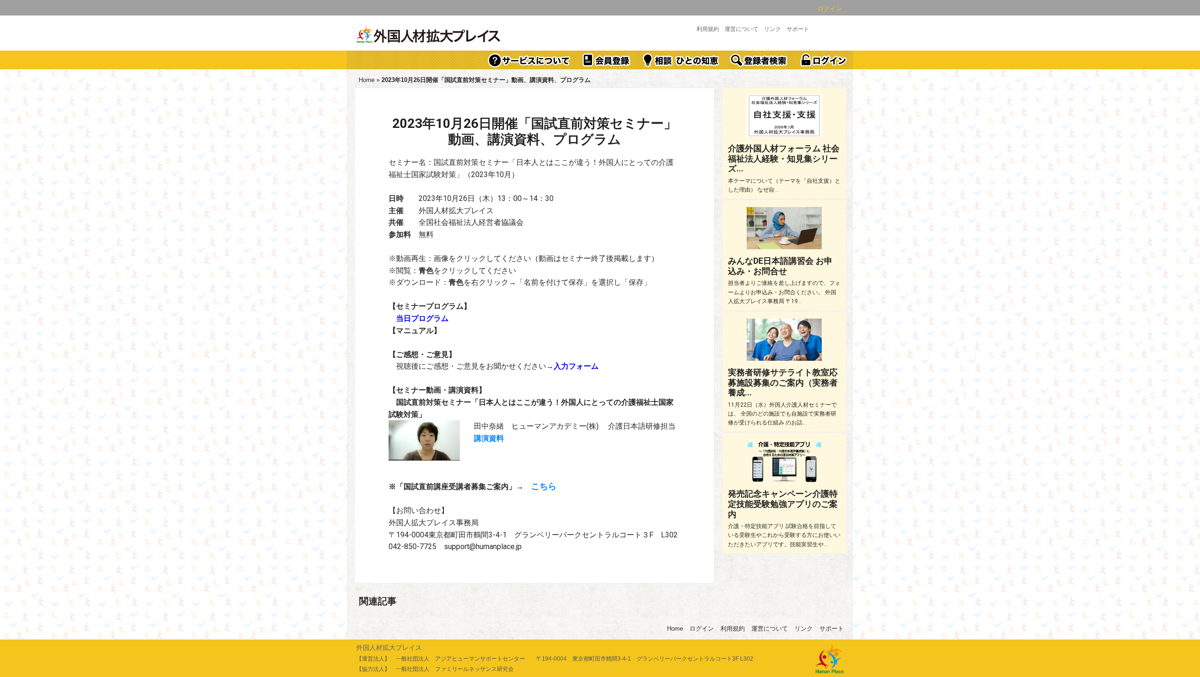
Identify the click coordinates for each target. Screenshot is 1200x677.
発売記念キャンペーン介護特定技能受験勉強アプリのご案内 (783, 504)
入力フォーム (576, 366)
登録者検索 (759, 60)
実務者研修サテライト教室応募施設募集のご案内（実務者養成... (783, 382)
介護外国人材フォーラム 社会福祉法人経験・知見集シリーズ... (784, 158)
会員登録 (607, 60)
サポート (798, 29)
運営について (741, 29)
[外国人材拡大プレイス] (429, 35)
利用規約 (708, 29)
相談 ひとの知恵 (681, 60)
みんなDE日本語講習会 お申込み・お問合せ (780, 266)
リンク (772, 29)
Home (367, 79)
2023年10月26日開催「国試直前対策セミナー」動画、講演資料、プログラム (534, 131)
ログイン (830, 8)
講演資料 (489, 438)
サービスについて (529, 60)
